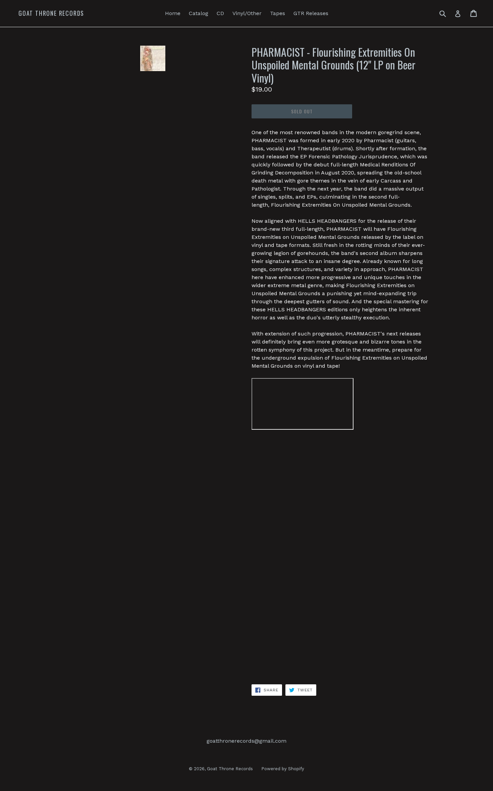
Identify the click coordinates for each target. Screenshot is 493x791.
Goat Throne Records (51, 13)
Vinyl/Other (247, 13)
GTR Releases (310, 13)
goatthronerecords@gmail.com (246, 741)
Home (172, 13)
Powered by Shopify (282, 768)
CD (220, 13)
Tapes (277, 13)
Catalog (198, 13)
